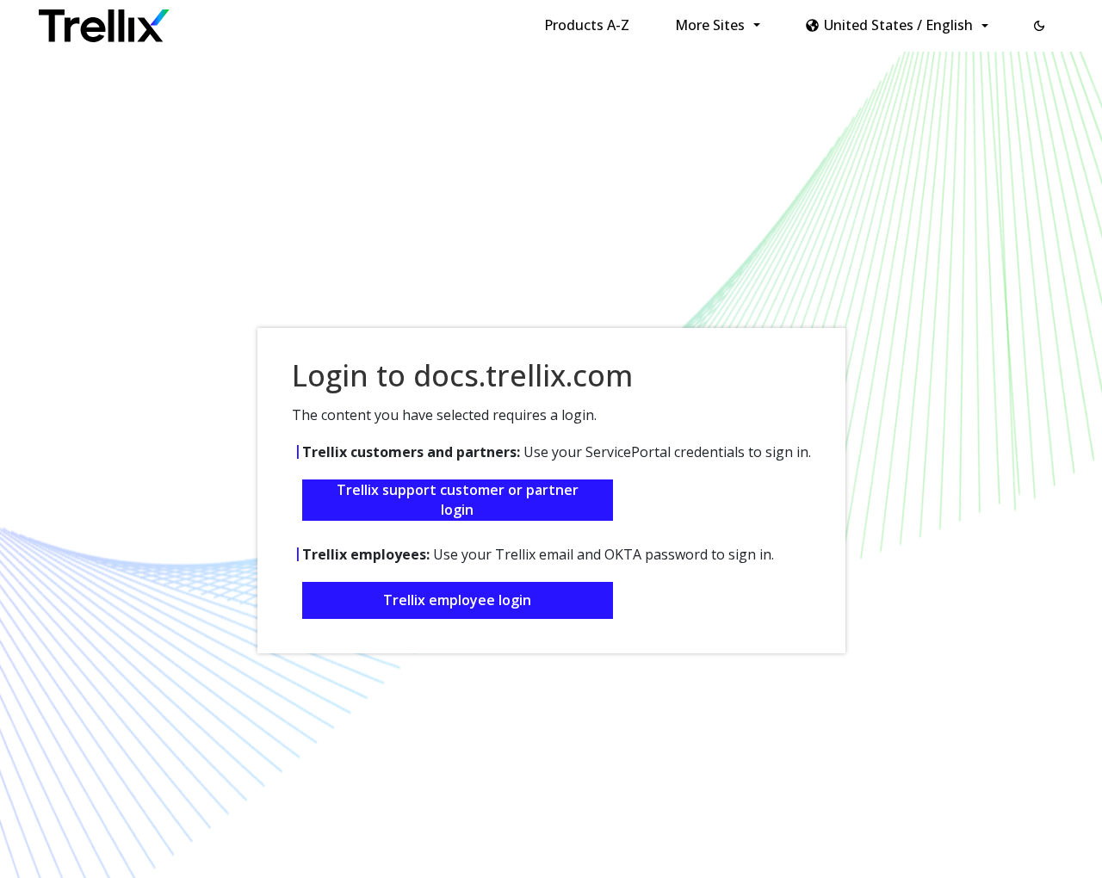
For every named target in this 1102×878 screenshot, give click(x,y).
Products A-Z (586, 24)
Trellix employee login (457, 599)
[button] (1039, 26)
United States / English (898, 24)
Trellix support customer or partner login (458, 499)
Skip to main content (284, 19)
